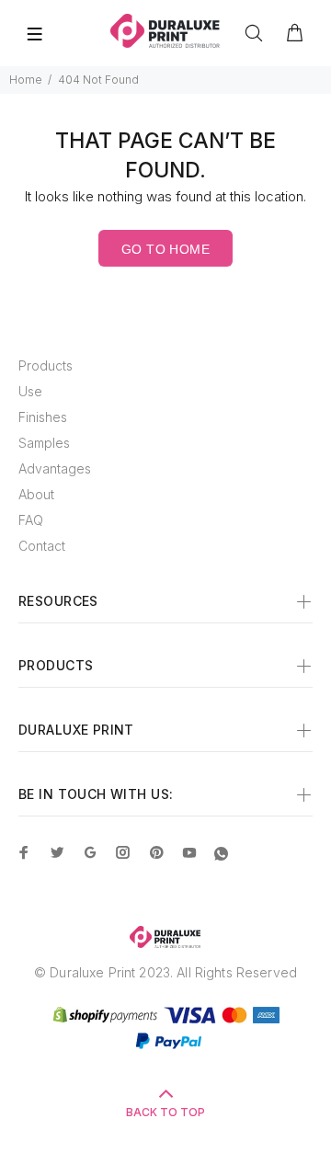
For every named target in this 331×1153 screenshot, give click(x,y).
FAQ (30, 520)
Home (25, 79)
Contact (41, 546)
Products (45, 365)
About (36, 494)
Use (30, 391)
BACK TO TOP (165, 1112)
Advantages (54, 468)
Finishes (42, 417)
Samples (44, 443)
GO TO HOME (165, 249)
